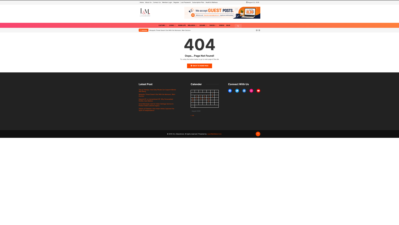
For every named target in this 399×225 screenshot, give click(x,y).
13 (204, 99)
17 (193, 101)
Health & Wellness (212, 2)
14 (208, 99)
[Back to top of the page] (258, 134)
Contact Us (157, 2)
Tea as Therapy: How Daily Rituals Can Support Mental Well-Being (157, 90)
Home (142, 2)
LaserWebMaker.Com (214, 134)
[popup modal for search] (238, 26)
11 (196, 99)
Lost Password (186, 2)
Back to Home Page (200, 66)
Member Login (167, 2)
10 (193, 99)
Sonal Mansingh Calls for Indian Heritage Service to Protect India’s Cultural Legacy (156, 104)
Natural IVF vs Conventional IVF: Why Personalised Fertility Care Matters (156, 100)
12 (200, 99)
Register (176, 2)
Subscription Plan (198, 2)
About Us (148, 2)
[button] (257, 30)
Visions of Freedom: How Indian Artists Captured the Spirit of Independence (156, 109)
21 (208, 101)
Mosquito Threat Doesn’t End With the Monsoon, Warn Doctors (169, 30)
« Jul (192, 115)
